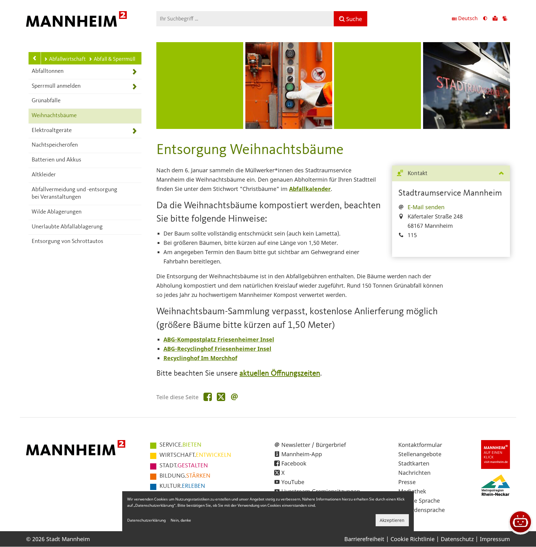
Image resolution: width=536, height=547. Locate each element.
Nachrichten (414, 472)
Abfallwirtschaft (67, 59)
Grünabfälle (46, 101)
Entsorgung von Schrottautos (67, 242)
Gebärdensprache (421, 510)
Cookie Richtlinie (413, 539)
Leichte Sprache (419, 500)
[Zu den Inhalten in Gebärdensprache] (504, 19)
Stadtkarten (413, 463)
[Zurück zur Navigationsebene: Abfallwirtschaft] (35, 58)
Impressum (495, 539)
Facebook (293, 463)
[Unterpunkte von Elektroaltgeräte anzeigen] (134, 131)
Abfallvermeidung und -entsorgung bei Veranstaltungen (74, 194)
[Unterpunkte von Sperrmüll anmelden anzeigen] (134, 86)
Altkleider (44, 175)
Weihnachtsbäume (54, 116)
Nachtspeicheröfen (55, 145)
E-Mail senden (426, 207)
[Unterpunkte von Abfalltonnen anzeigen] (134, 71)
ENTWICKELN (195, 455)
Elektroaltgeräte (52, 131)
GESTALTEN (183, 466)
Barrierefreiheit (364, 539)
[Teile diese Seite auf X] (221, 397)
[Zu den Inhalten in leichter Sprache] (495, 19)
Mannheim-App (301, 454)
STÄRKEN (184, 476)
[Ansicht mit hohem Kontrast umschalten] (485, 19)
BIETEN (180, 445)
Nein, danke (181, 520)
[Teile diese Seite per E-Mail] (234, 397)
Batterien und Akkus (56, 160)
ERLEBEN (182, 486)
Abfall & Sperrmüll (114, 59)
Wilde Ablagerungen (57, 212)
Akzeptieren (392, 520)
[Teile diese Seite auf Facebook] (207, 397)
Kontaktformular (420, 444)
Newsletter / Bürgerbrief (313, 444)
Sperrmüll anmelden (56, 86)
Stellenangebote (419, 454)
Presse (407, 482)
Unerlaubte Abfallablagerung (67, 227)
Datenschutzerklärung (146, 520)
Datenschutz (457, 539)
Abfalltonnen (48, 71)
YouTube (292, 482)
